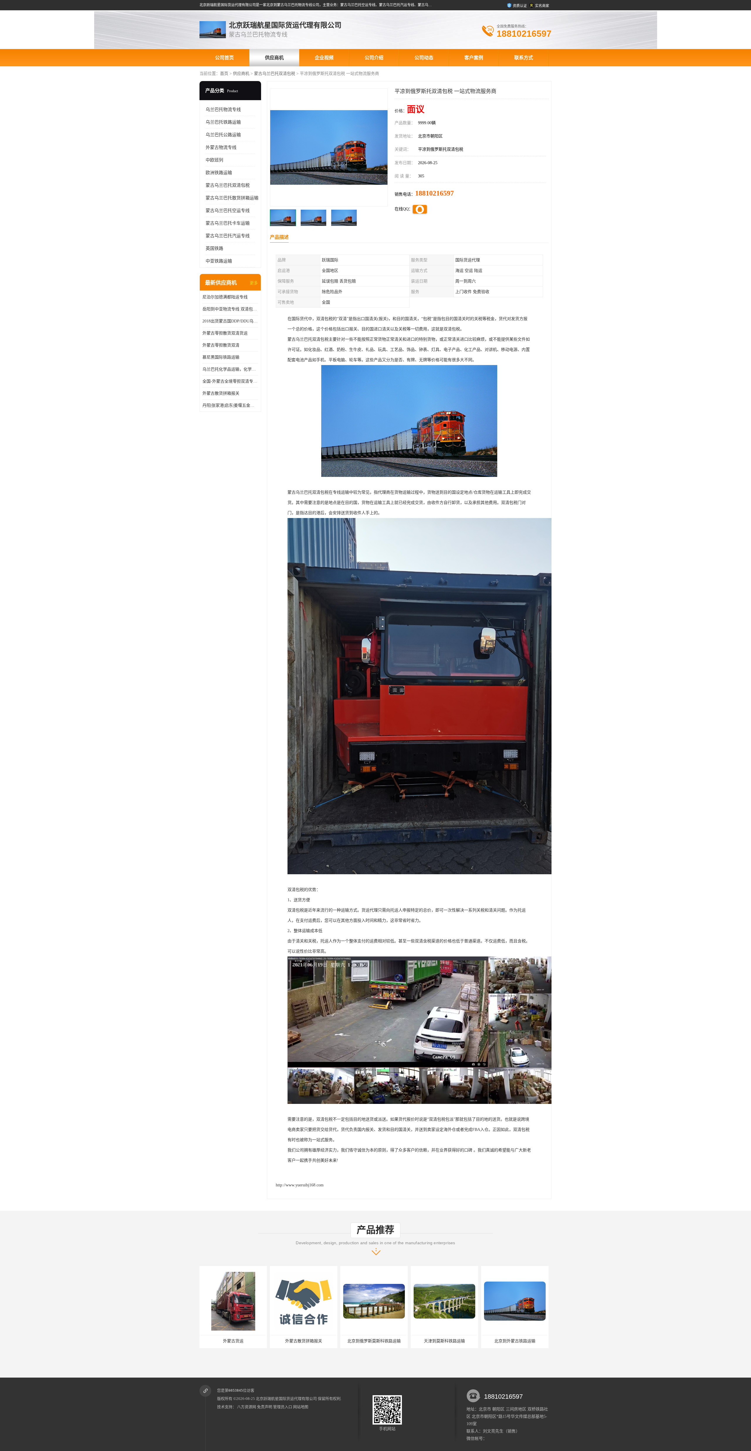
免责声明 (264, 1407)
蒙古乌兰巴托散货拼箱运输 (232, 198)
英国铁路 (214, 248)
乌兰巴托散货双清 (502, 1341)
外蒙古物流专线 (221, 147)
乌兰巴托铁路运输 (223, 122)
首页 (224, 73)
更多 (254, 283)
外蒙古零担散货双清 (220, 345)
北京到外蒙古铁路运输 (431, 1341)
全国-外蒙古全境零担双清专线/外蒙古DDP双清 (230, 381)
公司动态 (424, 57)
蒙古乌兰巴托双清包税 (274, 73)
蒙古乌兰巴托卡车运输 (228, 223)
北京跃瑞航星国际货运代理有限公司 (286, 1398)
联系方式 (523, 57)
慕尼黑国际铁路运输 (220, 357)
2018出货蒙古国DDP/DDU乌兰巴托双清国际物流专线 (230, 321)
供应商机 (274, 57)
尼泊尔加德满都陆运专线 (225, 297)
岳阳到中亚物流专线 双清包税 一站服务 (230, 309)
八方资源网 (246, 1407)
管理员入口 (282, 1407)
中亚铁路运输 (219, 261)
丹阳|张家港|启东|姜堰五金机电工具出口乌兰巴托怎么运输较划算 (230, 405)
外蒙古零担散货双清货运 (225, 333)
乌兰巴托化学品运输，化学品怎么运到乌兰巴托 (230, 369)
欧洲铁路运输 (219, 172)
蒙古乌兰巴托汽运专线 (228, 235)
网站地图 (300, 1407)
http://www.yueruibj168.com (300, 1185)
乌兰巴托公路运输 (223, 134)
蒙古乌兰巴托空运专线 (228, 210)
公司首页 (224, 57)
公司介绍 (374, 57)
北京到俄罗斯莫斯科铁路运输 (291, 1341)
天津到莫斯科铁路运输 (361, 1341)
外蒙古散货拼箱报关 (220, 393)
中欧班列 (214, 160)
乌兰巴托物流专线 (223, 109)
